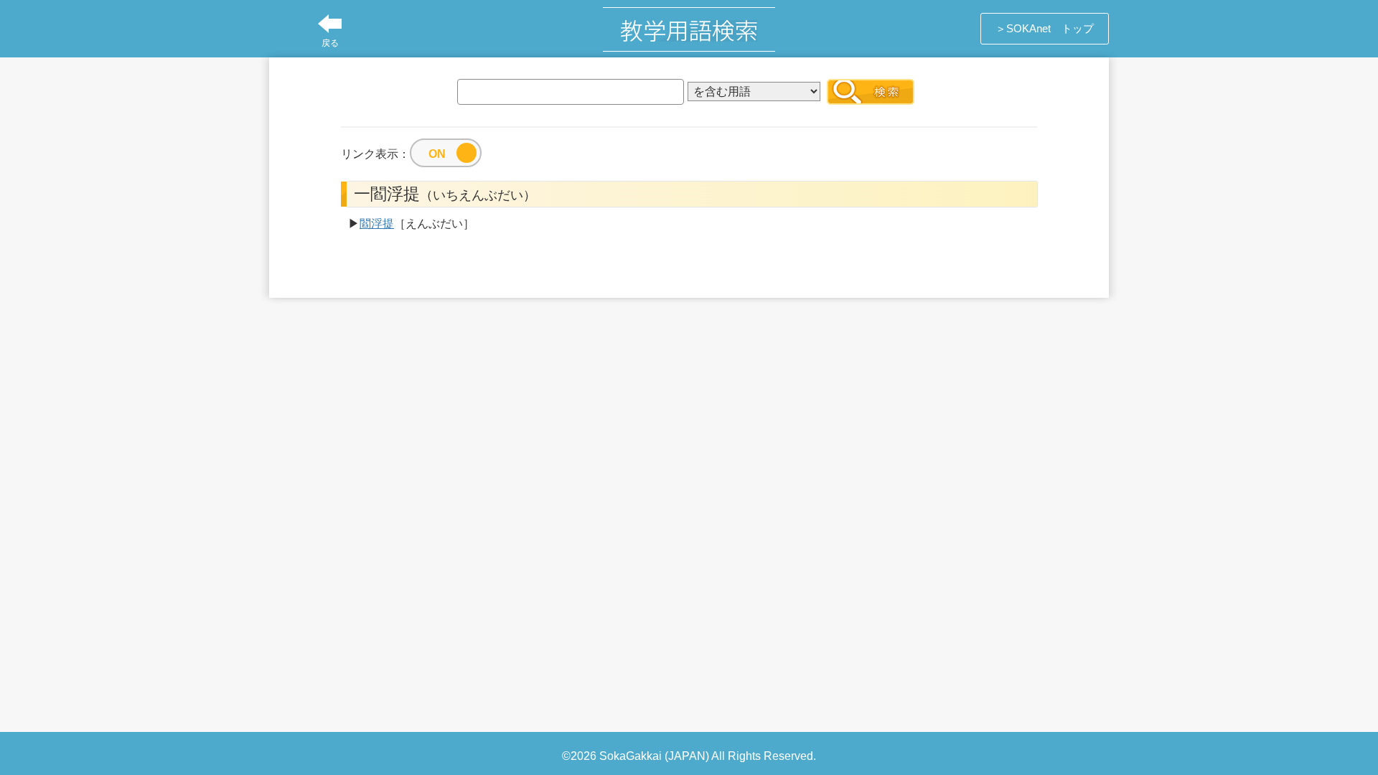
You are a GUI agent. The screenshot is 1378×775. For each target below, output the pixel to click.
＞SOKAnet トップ (1044, 28)
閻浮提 (377, 223)
